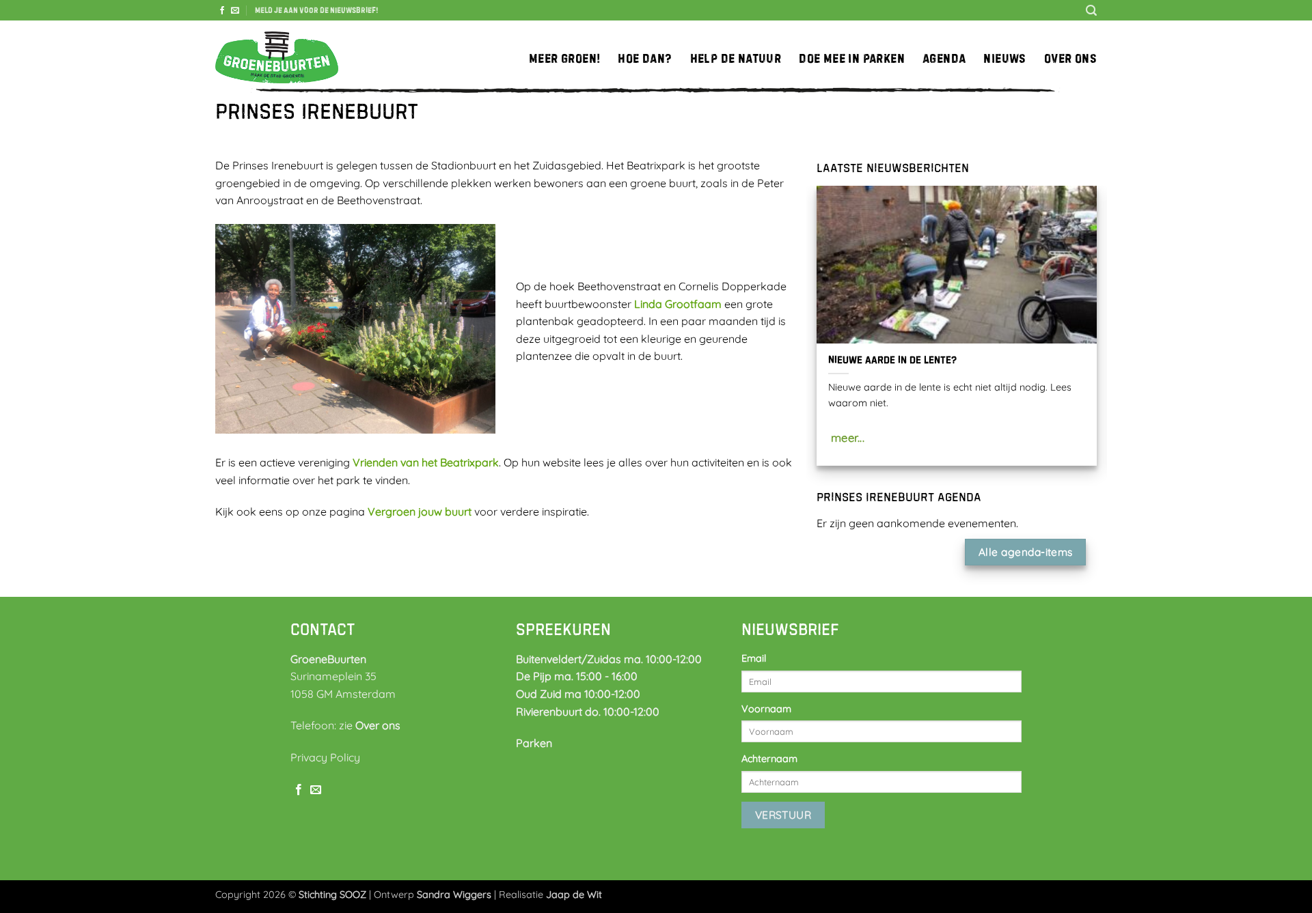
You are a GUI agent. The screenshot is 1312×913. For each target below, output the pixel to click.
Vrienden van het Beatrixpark (426, 462)
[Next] (1099, 334)
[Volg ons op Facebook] (222, 11)
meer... (847, 437)
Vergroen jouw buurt (420, 511)
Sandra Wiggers (454, 894)
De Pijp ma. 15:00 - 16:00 (577, 676)
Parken (534, 743)
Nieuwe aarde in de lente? (892, 359)
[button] (316, 10)
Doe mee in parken (852, 58)
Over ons (1070, 58)
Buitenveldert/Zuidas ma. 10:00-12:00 (609, 659)
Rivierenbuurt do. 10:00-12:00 (587, 711)
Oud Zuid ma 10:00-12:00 (578, 694)
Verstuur (783, 814)
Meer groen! (564, 58)
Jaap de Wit (574, 894)
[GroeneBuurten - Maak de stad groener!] (276, 58)
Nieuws (1004, 58)
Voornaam (766, 709)
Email (753, 658)
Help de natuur (736, 58)
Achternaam (769, 759)
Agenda (944, 58)
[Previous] (814, 334)
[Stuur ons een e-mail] (235, 11)
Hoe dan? (645, 58)
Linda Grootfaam (678, 304)
